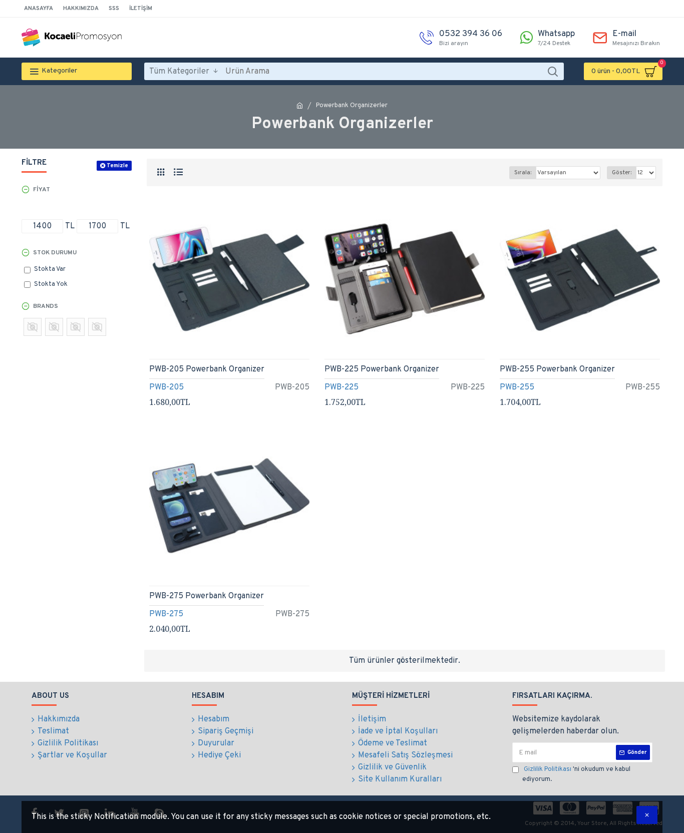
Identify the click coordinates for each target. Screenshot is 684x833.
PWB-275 (166, 614)
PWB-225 (341, 387)
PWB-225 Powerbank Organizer (381, 369)
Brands (45, 306)
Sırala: (522, 173)
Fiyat (41, 190)
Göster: (621, 173)
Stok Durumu (55, 253)
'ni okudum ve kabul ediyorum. (576, 774)
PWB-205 (166, 387)
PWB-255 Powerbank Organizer (557, 369)
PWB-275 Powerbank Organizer (206, 596)
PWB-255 (517, 387)
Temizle (117, 165)
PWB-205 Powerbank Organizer (206, 369)
